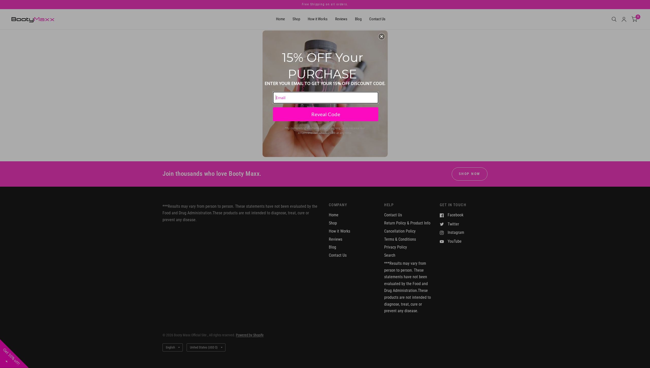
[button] (382, 36)
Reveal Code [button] (325, 114)
